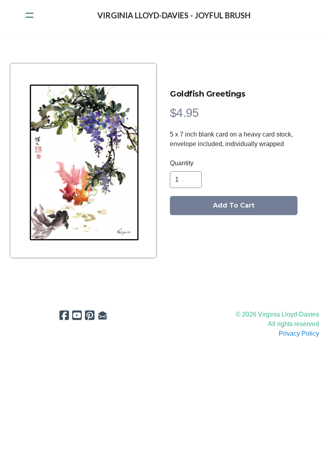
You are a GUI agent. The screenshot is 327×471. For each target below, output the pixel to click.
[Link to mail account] (102, 315)
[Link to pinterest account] (90, 315)
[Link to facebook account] (64, 315)
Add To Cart (233, 205)
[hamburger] (29, 15)
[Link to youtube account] (77, 315)
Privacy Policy (299, 333)
